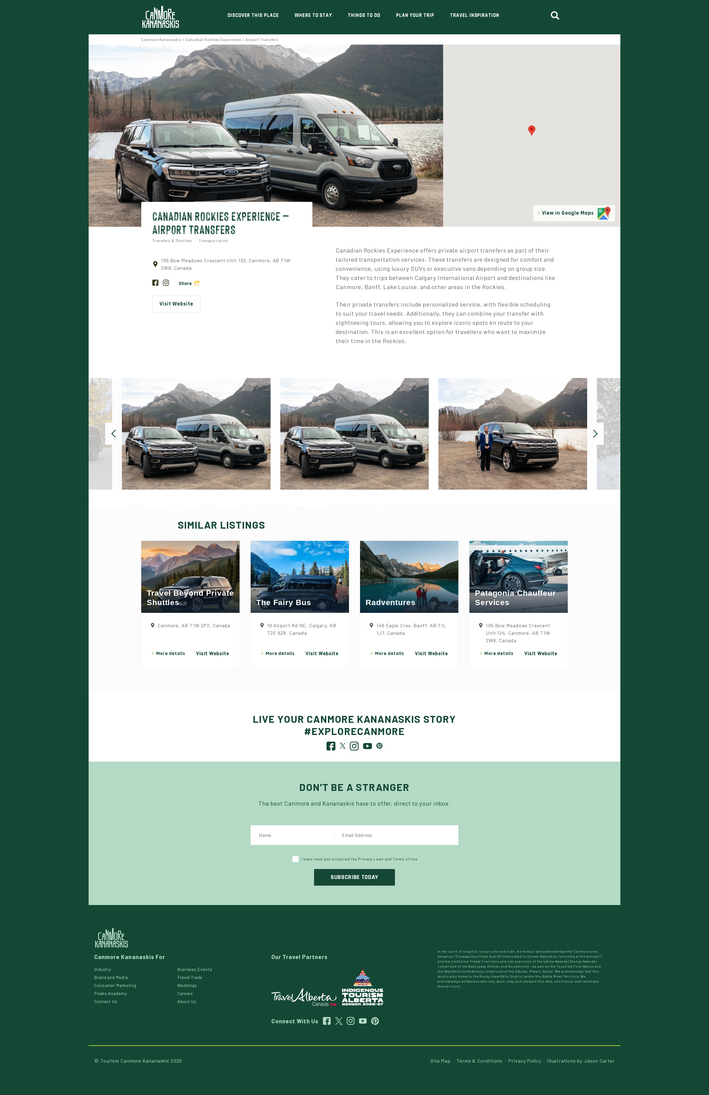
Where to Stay (313, 15)
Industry (102, 969)
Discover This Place (253, 15)
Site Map (440, 1061)
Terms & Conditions (479, 1061)
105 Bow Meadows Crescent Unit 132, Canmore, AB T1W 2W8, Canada (226, 264)
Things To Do (364, 15)
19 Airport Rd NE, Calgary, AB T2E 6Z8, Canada (301, 629)
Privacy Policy (524, 1061)
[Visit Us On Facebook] (155, 283)
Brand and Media (111, 977)
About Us (186, 1001)
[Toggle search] (557, 15)
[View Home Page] (111, 937)
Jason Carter (599, 1061)
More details (170, 653)
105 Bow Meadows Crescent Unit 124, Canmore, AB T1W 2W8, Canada (518, 632)
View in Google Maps (568, 213)
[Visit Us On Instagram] (166, 283)
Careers (185, 993)
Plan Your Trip (415, 15)
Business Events (194, 969)
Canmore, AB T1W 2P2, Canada (194, 625)
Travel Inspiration (474, 15)
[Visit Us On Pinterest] (379, 745)
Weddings (187, 985)
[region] (531, 136)
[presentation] (113, 434)
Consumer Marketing (115, 985)
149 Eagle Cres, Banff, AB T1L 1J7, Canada (411, 629)
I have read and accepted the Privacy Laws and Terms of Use (359, 859)
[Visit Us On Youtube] (367, 747)
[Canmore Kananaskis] (160, 17)
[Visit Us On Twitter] (343, 745)
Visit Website (176, 303)
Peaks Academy (110, 993)
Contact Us (105, 1001)
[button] (531, 130)
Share (185, 283)
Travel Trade (189, 977)
